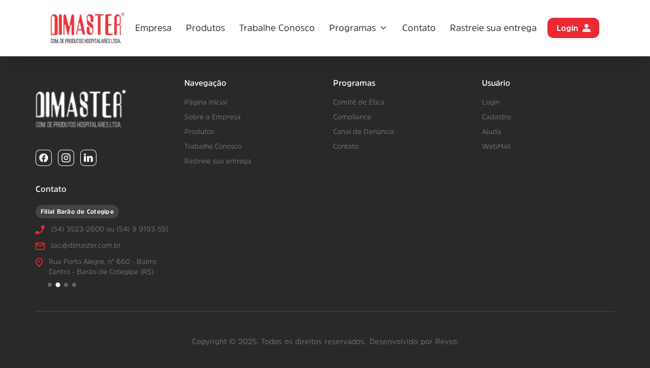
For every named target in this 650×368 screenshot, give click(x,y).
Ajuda (491, 131)
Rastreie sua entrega (493, 27)
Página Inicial (205, 102)
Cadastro (496, 116)
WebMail (496, 146)
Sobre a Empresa (212, 116)
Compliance (352, 116)
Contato (419, 27)
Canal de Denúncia (363, 131)
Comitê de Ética (358, 102)
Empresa (153, 27)
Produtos (205, 27)
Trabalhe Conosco (277, 27)
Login (567, 28)
